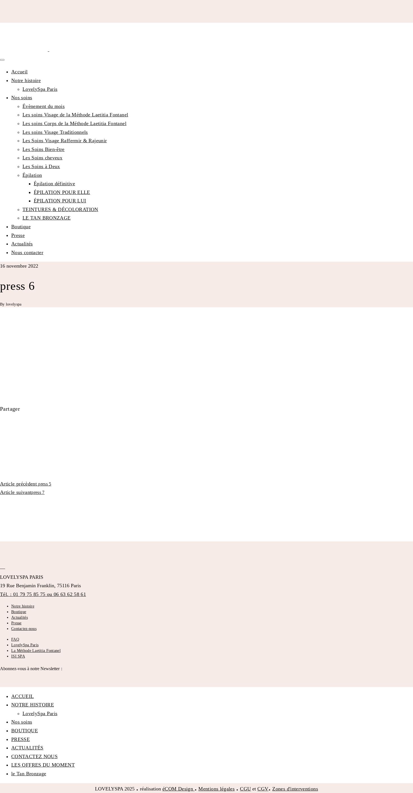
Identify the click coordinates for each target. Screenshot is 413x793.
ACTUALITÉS (27, 748)
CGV (262, 789)
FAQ (15, 639)
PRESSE (20, 739)
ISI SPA (18, 656)
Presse (18, 235)
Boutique (21, 226)
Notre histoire (26, 80)
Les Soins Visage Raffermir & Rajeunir (64, 140)
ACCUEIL (22, 696)
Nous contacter (27, 252)
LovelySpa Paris (39, 89)
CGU (245, 789)
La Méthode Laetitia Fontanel (36, 651)
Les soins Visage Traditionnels (55, 132)
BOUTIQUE (24, 730)
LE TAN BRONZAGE (46, 218)
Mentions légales (216, 789)
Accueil (19, 71)
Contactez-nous (24, 629)
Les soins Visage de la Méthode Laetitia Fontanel (75, 115)
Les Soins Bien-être (43, 149)
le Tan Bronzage (28, 773)
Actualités (22, 244)
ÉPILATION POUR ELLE (62, 192)
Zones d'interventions (295, 789)
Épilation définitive (54, 183)
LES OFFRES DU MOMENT (43, 765)
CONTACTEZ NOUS (34, 756)
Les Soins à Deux (41, 166)
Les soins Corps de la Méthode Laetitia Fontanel (74, 123)
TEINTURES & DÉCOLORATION (60, 209)
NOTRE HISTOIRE (32, 705)
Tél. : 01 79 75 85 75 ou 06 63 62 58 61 (43, 594)
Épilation (32, 175)
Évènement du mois (43, 106)
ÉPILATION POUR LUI (60, 201)
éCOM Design (178, 789)
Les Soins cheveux (42, 158)
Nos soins (21, 97)
